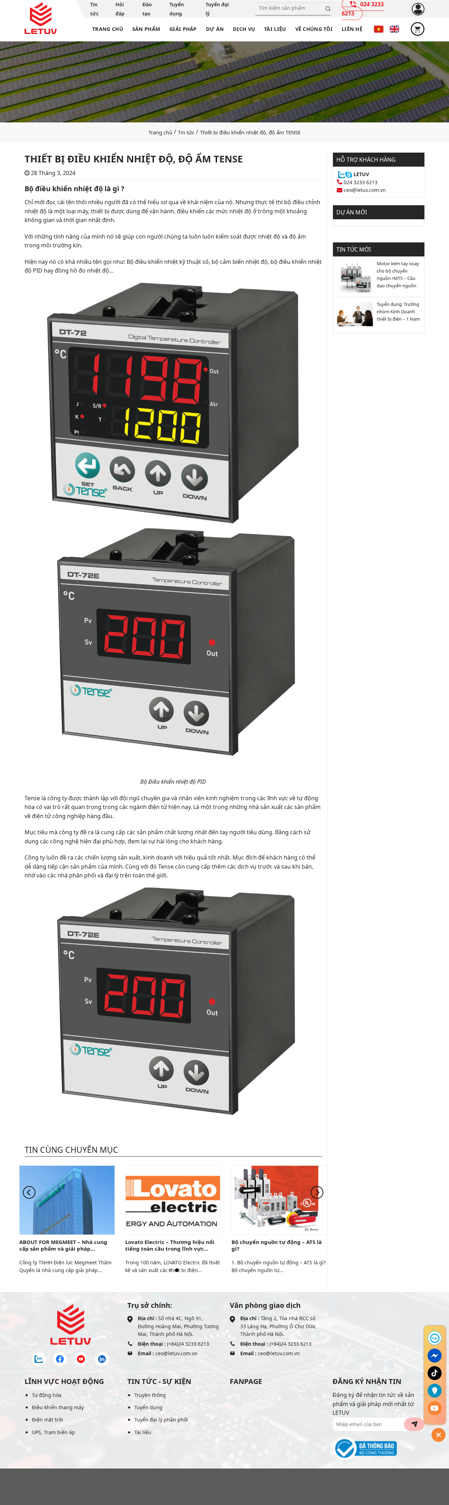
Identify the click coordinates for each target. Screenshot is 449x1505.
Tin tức (186, 132)
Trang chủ (107, 29)
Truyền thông (150, 1395)
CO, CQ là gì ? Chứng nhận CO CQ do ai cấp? (67, 1245)
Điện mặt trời (47, 1419)
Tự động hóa (46, 1395)
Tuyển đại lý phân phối (161, 1419)
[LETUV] (41, 18)
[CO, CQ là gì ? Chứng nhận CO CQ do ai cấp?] (67, 1199)
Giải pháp (183, 29)
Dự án (215, 29)
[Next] (317, 1192)
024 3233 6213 (360, 182)
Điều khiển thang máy (58, 1407)
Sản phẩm (146, 29)
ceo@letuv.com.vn (365, 190)
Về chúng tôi (314, 29)
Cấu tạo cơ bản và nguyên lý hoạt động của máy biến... (169, 1245)
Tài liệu (275, 29)
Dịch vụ (244, 29)
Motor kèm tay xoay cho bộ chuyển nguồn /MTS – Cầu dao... (278, 1245)
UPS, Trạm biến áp (53, 1432)
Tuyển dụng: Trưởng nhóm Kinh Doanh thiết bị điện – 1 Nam (398, 311)
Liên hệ (352, 29)
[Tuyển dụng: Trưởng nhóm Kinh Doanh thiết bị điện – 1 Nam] (353, 313)
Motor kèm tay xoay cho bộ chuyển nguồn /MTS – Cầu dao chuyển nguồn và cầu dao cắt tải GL (398, 275)
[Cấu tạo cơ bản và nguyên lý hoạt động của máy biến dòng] (173, 1199)
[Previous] (29, 1192)
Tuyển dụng (148, 1407)
